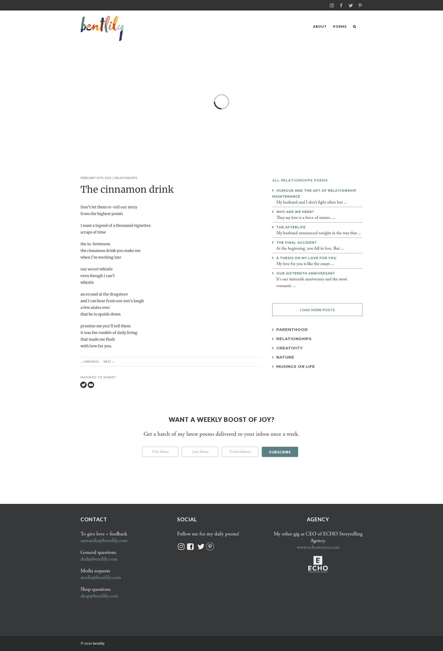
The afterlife (291, 227)
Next (107, 361)
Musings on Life (295, 366)
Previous (91, 361)
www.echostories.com (318, 547)
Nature (285, 357)
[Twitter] (83, 385)
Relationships (126, 178)
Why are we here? (295, 212)
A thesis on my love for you (306, 258)
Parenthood (292, 329)
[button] (354, 27)
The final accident (296, 243)
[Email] (91, 385)
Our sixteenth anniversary (305, 273)
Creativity (289, 347)
